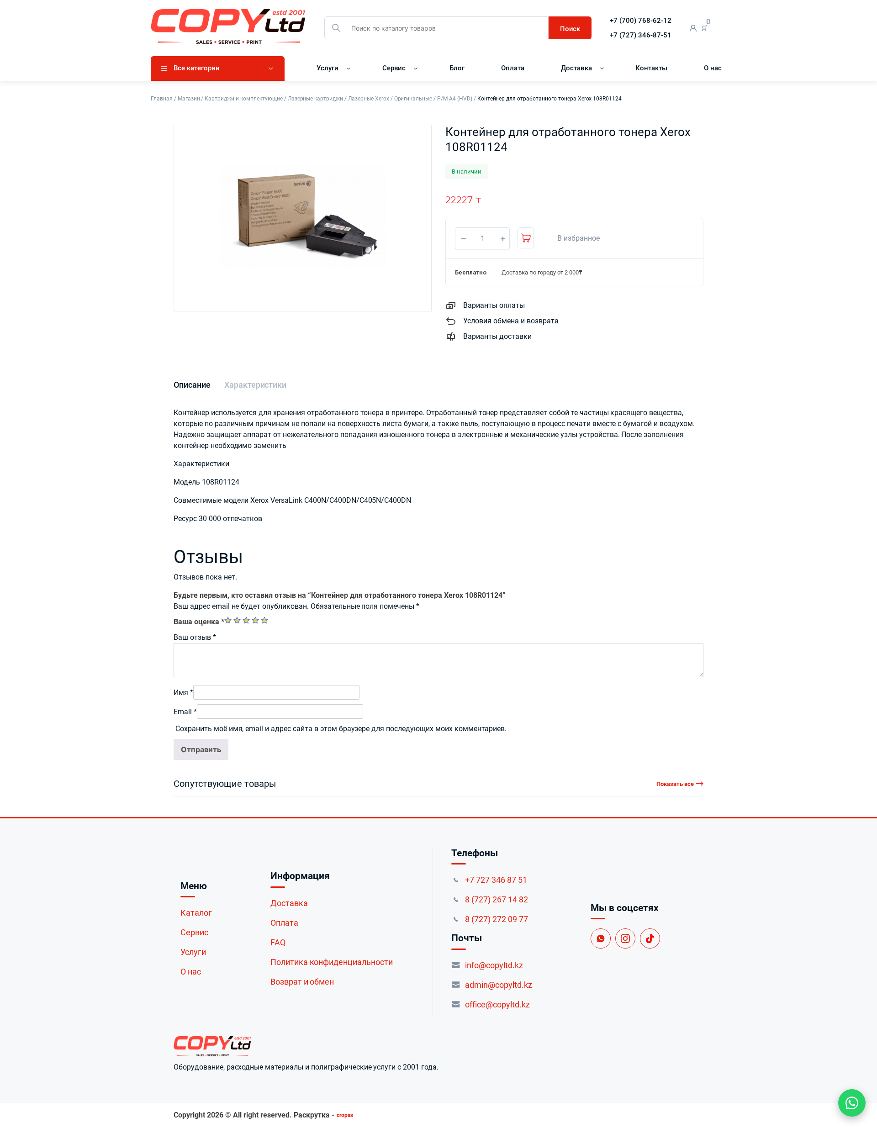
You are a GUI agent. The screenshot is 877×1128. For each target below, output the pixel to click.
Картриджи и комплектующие (243, 98)
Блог (457, 68)
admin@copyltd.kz (498, 985)
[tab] (192, 385)
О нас (713, 68)
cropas (345, 1115)
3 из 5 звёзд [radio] (246, 620)
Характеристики (255, 385)
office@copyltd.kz (497, 1004)
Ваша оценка (199, 621)
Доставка (576, 68)
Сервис (394, 68)
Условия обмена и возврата (511, 320)
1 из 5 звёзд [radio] (228, 620)
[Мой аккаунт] (693, 28)
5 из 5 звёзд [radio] (264, 620)
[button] (574, 238)
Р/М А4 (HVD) (454, 98)
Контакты (651, 68)
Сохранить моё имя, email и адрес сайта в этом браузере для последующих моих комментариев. (341, 728)
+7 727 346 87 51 (496, 880)
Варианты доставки (497, 336)
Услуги (327, 68)
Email (185, 711)
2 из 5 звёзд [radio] (237, 620)
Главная (162, 98)
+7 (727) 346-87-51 (640, 35)
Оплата (512, 68)
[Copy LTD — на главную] (306, 1046)
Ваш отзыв (195, 637)
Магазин (189, 98)
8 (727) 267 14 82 (496, 899)
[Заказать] (526, 237)
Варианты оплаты (494, 305)
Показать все (675, 783)
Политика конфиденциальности (331, 962)
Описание (192, 385)
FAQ (277, 942)
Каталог (196, 912)
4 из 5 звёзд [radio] (255, 620)
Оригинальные (413, 98)
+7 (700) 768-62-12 (640, 20)
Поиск (570, 28)
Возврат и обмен (302, 981)
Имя (183, 692)
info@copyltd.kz (494, 965)
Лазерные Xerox (368, 98)
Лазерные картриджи (315, 98)
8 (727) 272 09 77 (496, 919)
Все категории (197, 68)
